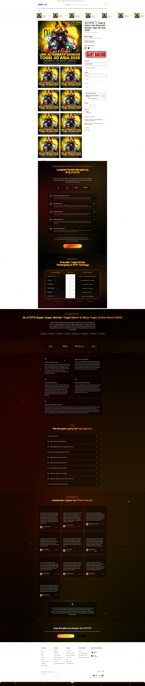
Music (42, 659)
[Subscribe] (59, 674)
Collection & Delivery (70, 653)
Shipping (91, 38)
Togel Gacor (101, 8)
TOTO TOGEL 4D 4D (57, 8)
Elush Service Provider (58, 657)
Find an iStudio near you (84, 653)
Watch (42, 657)
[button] (40, 8)
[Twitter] (87, 130)
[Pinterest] (89, 130)
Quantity (86, 103)
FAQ (67, 659)
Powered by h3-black (100, 677)
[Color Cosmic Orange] (86, 48)
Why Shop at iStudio (83, 655)
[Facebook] (85, 130)
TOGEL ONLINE (50, 8)
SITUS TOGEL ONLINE (76, 8)
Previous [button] (38, 1)
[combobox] (76, 5)
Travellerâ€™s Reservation (59, 663)
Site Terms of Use (70, 663)
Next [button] (106, 1)
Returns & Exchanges (70, 655)
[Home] (40, 4)
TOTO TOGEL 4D (95, 8)
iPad (42, 653)
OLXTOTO (40, 8)
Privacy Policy (69, 661)
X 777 (87, 75)
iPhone (42, 655)
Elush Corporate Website (84, 657)
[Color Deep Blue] (89, 48)
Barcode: (92, 32)
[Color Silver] (91, 48)
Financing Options (57, 659)
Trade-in (55, 661)
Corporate (56, 653)
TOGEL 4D (44, 8)
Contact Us (68, 657)
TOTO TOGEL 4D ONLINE (67, 8)
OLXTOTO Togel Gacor (91, 67)
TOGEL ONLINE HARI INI (86, 8)
